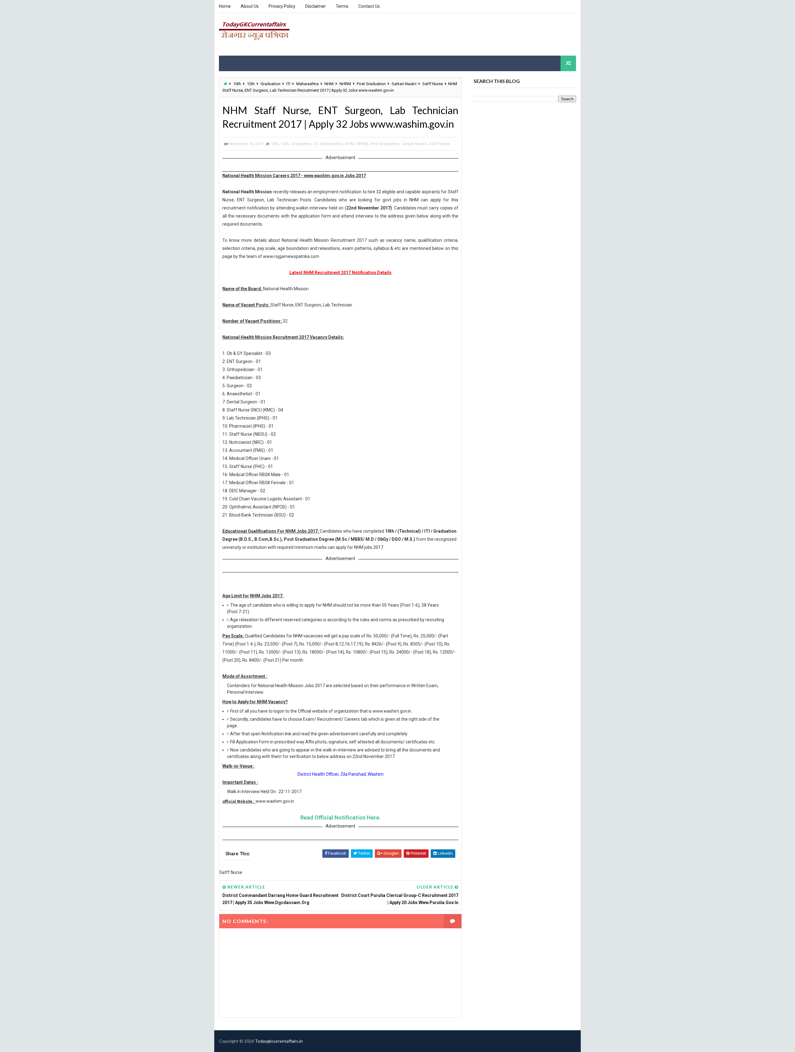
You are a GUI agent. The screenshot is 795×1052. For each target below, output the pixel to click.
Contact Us (369, 6)
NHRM (345, 83)
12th (251, 83)
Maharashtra (307, 83)
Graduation (270, 83)
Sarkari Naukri (404, 83)
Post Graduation (371, 83)
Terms (342, 6)
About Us (250, 6)
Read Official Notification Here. (340, 817)
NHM (329, 83)
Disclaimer (315, 6)
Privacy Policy (282, 6)
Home (225, 6)
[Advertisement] (463, 34)
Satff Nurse (432, 83)
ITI (288, 83)
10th (237, 83)
